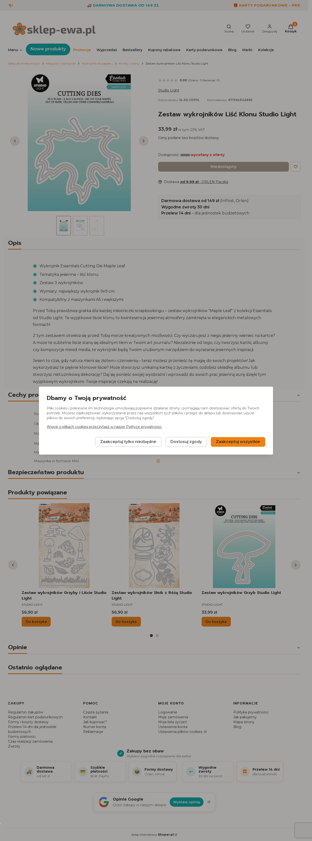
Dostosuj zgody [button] (186, 441)
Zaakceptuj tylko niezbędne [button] (128, 441)
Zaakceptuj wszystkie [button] (238, 441)
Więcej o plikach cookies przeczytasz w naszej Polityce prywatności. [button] (104, 427)
